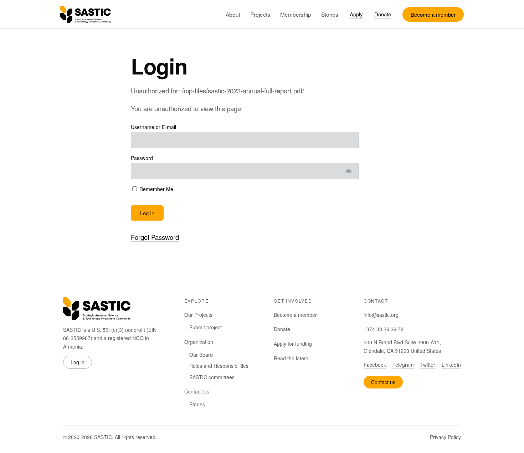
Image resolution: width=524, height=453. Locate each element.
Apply (356, 14)
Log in (77, 362)
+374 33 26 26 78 (384, 329)
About (233, 14)
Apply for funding (293, 343)
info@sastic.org (381, 314)
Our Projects (198, 314)
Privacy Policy (445, 437)
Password (142, 157)
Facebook (375, 364)
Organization (198, 341)
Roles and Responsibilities (218, 365)
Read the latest (291, 358)
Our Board (201, 354)
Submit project (205, 327)
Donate (382, 14)
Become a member (433, 14)
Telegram (403, 364)
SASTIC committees (212, 377)
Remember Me (155, 188)
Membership (295, 14)
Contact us (383, 382)
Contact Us (196, 391)
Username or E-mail (153, 126)
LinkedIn (451, 364)
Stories (329, 14)
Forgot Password (155, 237)
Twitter (427, 364)
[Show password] (349, 171)
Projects (260, 14)
